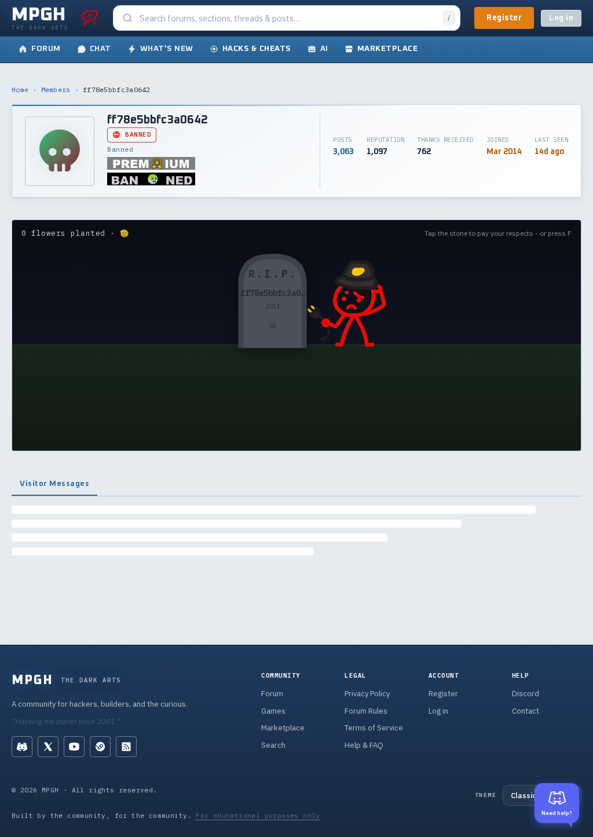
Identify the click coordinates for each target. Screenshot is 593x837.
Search (273, 745)
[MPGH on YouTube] (74, 746)
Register (504, 18)
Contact (525, 711)
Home (20, 89)
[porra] (90, 18)
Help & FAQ (364, 745)
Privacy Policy (367, 694)
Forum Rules (366, 711)
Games (273, 711)
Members (56, 89)
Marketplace (283, 728)
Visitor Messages (54, 484)
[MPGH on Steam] (100, 746)
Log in (561, 18)
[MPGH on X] (48, 746)
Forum (272, 694)
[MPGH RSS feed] (126, 746)
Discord (525, 694)
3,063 (343, 152)
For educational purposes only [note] (258, 815)
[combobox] (287, 18)
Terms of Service (374, 728)
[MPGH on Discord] (22, 746)
